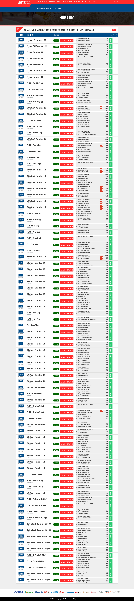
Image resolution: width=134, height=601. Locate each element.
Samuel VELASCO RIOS (83, 116)
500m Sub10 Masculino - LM (36, 108)
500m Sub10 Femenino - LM (36, 170)
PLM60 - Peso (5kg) (34, 151)
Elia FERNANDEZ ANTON (83, 205)
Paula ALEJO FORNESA (83, 77)
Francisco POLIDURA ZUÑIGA (84, 65)
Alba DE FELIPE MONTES (83, 255)
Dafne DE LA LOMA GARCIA (84, 302)
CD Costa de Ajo (82, 547)
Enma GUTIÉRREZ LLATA (83, 184)
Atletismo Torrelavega (83, 522)
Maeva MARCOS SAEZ (83, 449)
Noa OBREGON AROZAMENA (84, 199)
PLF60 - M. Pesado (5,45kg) (36, 567)
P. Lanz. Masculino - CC (35, 52)
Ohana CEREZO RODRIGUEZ (84, 209)
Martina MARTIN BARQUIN (84, 493)
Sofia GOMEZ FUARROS (83, 201)
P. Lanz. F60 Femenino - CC (36, 40)
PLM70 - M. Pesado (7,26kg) (36, 505)
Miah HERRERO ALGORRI (83, 491)
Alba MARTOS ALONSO (83, 437)
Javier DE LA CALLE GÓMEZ (84, 63)
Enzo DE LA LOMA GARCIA (83, 108)
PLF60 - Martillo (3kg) (34, 126)
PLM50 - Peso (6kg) (34, 145)
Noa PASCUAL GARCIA (83, 170)
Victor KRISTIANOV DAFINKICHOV (85, 265)
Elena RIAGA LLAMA (82, 298)
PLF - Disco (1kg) (33, 325)
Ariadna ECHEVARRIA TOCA (84, 325)
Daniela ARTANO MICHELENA (84, 448)
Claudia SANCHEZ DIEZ (83, 178)
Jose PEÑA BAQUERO (82, 373)
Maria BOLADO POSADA (83, 468)
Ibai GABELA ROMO (82, 383)
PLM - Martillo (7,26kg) (35, 95)
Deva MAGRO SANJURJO (83, 369)
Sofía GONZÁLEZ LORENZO (84, 451)
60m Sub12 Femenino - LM (36, 300)
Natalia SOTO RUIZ (82, 350)
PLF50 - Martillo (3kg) (34, 132)
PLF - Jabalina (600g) (34, 474)
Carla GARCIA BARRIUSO (83, 344)
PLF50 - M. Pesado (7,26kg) (36, 555)
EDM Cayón (80, 534)
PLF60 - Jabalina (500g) (35, 487)
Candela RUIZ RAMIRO (83, 439)
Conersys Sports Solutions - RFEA (63, 599)
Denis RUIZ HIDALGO (82, 114)
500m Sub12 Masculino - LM (36, 188)
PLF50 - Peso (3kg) (33, 250)
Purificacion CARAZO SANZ (84, 38)
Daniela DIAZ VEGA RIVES (83, 352)
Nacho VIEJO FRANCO (83, 197)
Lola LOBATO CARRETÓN (83, 172)
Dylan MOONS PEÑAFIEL (83, 141)
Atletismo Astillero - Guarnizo (85, 530)
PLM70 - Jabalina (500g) (35, 406)
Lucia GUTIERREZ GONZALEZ (84, 339)
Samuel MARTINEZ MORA (83, 137)
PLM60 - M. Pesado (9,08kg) (37, 517)
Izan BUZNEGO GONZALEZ (83, 280)
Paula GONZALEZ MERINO (83, 358)
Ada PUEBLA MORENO (83, 456)
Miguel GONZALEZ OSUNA (83, 290)
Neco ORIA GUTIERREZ (83, 106)
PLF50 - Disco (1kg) (33, 319)
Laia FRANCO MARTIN (83, 306)
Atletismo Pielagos (82, 551)
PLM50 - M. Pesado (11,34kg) (37, 499)
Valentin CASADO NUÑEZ (83, 398)
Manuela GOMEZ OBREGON (84, 346)
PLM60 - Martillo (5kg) (35, 101)
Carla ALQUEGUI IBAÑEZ (83, 466)
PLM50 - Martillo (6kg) (35, 83)
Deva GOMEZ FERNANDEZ (83, 431)
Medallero (58, 8)
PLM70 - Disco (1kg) (34, 238)
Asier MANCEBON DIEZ (83, 271)
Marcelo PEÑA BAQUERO (83, 139)
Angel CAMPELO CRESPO (83, 454)
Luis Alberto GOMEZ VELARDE (84, 46)
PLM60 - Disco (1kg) (34, 219)
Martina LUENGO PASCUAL (84, 331)
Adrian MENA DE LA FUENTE (84, 381)
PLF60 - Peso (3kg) (33, 232)
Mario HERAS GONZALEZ (83, 193)
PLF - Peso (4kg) (32, 244)
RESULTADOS (70, 41)
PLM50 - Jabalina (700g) (35, 412)
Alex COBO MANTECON (83, 274)
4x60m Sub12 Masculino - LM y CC (39, 524)
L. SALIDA (63, 41)
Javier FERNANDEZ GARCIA (84, 425)
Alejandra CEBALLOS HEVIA (84, 207)
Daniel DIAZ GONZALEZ (83, 195)
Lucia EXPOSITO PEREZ (83, 305)
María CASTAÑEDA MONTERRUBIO (85, 429)
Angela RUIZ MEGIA (82, 361)
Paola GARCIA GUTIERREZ (84, 354)
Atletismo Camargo (82, 541)
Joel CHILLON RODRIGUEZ (84, 54)
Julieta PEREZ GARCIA (83, 300)
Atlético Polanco (82, 544)
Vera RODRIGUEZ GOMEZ (83, 364)
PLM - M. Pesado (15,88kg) (36, 511)
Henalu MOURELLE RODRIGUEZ (85, 283)
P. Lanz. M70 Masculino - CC (37, 58)
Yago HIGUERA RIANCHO (83, 263)
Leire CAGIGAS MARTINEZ (83, 174)
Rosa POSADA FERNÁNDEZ (84, 474)
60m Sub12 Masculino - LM (36, 263)
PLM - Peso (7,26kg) (34, 157)
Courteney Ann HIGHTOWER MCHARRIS (86, 69)
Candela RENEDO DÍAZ (83, 433)
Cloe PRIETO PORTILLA (83, 495)
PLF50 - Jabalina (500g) (35, 480)
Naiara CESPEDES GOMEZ (83, 470)
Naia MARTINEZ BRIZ (82, 168)
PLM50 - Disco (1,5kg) (34, 213)
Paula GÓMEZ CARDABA (83, 79)
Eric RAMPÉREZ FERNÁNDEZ (84, 187)
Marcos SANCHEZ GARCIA (84, 282)
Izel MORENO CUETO (82, 367)
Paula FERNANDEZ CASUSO (84, 75)
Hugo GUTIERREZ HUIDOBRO (84, 426)
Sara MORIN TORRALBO (83, 464)
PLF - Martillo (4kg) (34, 120)
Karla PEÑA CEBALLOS (83, 441)
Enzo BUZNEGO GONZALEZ (84, 423)
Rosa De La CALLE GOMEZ (84, 73)
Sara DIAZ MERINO (82, 445)
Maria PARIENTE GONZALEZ (84, 40)
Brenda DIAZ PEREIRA (83, 371)
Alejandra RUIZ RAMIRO (83, 435)
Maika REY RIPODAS (82, 443)
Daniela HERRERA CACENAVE (84, 308)
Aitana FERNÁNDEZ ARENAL (84, 336)
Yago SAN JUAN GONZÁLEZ (84, 110)
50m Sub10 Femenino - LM (36, 431)
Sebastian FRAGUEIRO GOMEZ (84, 269)
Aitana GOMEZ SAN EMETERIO (84, 460)
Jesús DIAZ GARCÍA (82, 377)
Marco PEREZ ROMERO (83, 267)
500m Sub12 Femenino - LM (36, 201)
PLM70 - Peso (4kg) (34, 163)
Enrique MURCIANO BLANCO (84, 394)
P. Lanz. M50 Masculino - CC (37, 46)
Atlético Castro (82, 532)
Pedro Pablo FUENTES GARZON (85, 44)
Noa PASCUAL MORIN (83, 176)
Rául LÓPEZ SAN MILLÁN (83, 389)
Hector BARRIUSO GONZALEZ (84, 386)
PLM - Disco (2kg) (33, 226)
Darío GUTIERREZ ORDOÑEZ (84, 112)
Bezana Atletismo (82, 524)
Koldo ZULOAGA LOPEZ (83, 48)
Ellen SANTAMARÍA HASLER (84, 348)
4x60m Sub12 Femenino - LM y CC (38, 542)
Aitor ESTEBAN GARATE (83, 292)
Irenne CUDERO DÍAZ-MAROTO (85, 182)
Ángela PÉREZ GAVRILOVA (84, 356)
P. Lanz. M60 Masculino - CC (37, 64)
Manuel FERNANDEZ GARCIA (84, 277)
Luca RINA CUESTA (82, 189)
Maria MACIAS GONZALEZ (83, 259)
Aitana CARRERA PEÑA (83, 180)
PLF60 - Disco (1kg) (33, 312)
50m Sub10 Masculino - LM (36, 375)
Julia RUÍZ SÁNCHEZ (82, 342)
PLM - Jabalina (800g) (34, 393)
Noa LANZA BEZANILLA (83, 333)
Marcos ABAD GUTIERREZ (84, 294)
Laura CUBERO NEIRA (83, 329)
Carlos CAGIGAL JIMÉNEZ (83, 261)
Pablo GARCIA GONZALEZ (83, 288)
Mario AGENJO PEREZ (83, 402)
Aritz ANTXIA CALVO (82, 379)
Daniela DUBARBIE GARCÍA (84, 257)
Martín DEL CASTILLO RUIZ (84, 387)
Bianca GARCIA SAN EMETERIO (85, 338)
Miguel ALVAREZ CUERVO (83, 50)
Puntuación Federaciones (44, 8)
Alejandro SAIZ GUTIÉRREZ (84, 275)
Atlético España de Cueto (84, 528)
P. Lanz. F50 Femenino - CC (36, 71)
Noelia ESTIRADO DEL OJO (84, 362)
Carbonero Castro (82, 526)
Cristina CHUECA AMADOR (84, 71)
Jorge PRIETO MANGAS (83, 190)
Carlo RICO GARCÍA (82, 400)
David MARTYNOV (82, 296)
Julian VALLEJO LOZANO (83, 375)
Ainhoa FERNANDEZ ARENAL (84, 457)
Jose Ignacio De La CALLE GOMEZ (85, 57)
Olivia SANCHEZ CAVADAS (83, 203)
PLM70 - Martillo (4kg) (35, 89)
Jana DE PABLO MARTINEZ (84, 462)
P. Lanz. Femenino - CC (35, 77)
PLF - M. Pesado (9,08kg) (35, 561)
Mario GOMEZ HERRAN (83, 286)
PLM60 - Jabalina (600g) (35, 418)
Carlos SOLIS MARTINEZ (83, 52)
